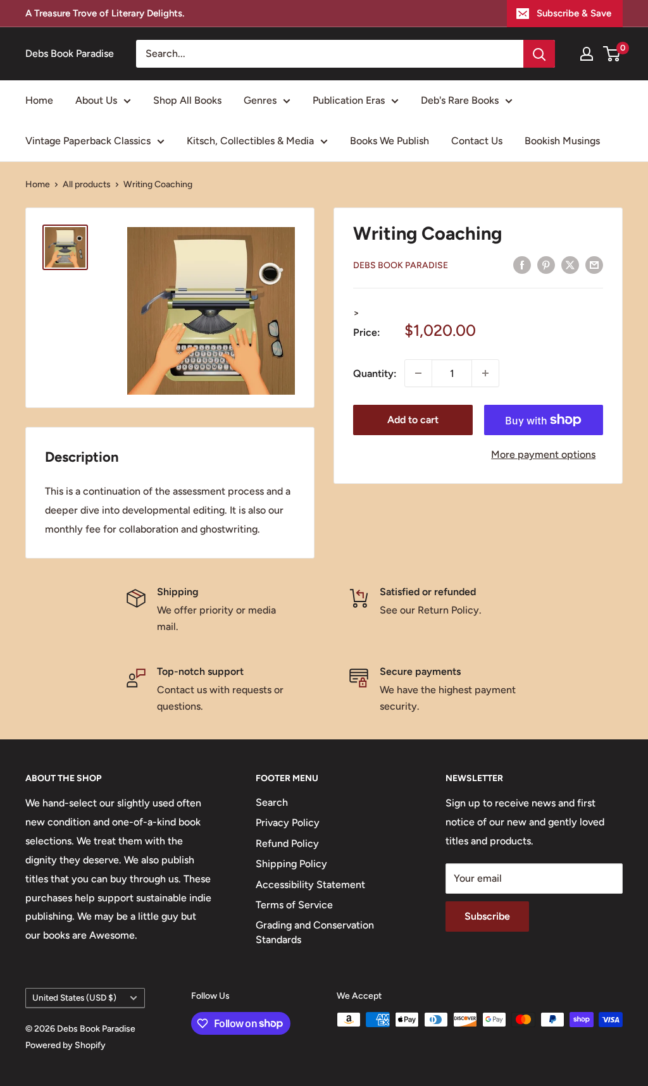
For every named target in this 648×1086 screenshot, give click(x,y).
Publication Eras (349, 100)
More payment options (543, 454)
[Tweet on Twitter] (570, 264)
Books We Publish (389, 141)
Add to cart (413, 420)
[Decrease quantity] (418, 373)
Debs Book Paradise (400, 265)
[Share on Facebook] (522, 264)
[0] (612, 53)
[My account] (586, 54)
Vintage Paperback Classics (88, 141)
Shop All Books (187, 100)
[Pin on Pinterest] (546, 264)
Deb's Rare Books (460, 100)
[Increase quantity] (485, 373)
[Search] (539, 54)
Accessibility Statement (310, 885)
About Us (96, 100)
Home (39, 100)
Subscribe (487, 916)
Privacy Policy (288, 823)
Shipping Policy (291, 864)
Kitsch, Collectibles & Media (250, 141)
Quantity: (375, 373)
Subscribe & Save (574, 13)
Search (272, 802)
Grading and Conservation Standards (315, 932)
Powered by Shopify (65, 1045)
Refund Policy (287, 843)
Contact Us (476, 141)
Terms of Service (294, 905)
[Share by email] (594, 264)
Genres (260, 100)
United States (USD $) (74, 997)
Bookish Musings (562, 141)
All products (87, 184)
